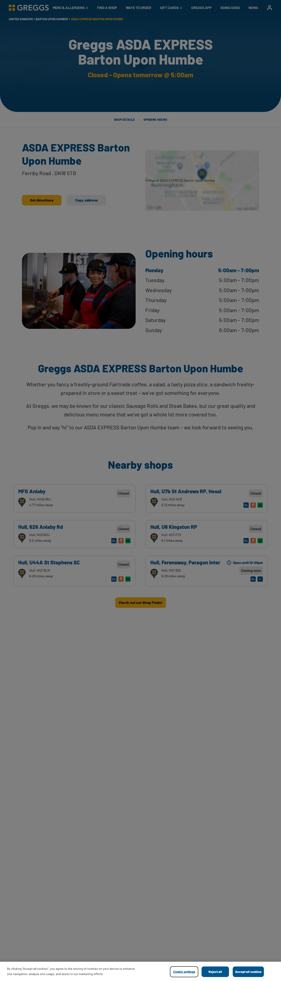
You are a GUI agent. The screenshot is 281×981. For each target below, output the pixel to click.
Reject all (215, 972)
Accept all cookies (248, 972)
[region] (140, 971)
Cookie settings (184, 972)
